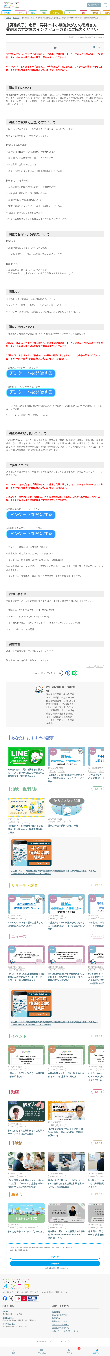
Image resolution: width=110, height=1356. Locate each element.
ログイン (55, 1257)
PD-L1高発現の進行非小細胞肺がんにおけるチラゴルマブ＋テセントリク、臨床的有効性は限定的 (66, 976)
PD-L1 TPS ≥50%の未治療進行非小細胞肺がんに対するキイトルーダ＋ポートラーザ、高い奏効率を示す (26, 976)
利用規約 (56, 1318)
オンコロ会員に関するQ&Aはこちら (55, 1268)
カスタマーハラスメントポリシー (66, 1331)
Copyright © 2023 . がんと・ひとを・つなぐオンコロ (55, 1341)
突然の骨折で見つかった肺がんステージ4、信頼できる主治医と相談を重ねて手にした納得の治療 (66, 1183)
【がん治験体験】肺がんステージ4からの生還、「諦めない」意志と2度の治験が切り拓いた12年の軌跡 (25, 1183)
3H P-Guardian (9, 1324)
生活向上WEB (8, 1318)
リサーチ (16, 18)
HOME (8, 18)
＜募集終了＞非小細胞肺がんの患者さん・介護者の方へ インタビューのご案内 (66, 778)
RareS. (5, 1311)
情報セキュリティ (59, 1321)
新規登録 (55, 1263)
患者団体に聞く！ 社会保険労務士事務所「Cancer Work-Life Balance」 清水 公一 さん (66, 1234)
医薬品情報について (60, 1328)
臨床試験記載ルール (60, 1324)
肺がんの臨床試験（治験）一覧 (63, 825)
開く (95, 47)
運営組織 (56, 1312)
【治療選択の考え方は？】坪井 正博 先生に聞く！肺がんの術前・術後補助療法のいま (66, 1132)
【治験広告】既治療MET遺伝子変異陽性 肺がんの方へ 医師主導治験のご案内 (26, 829)
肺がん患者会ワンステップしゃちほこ (26, 1231)
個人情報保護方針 (59, 1315)
